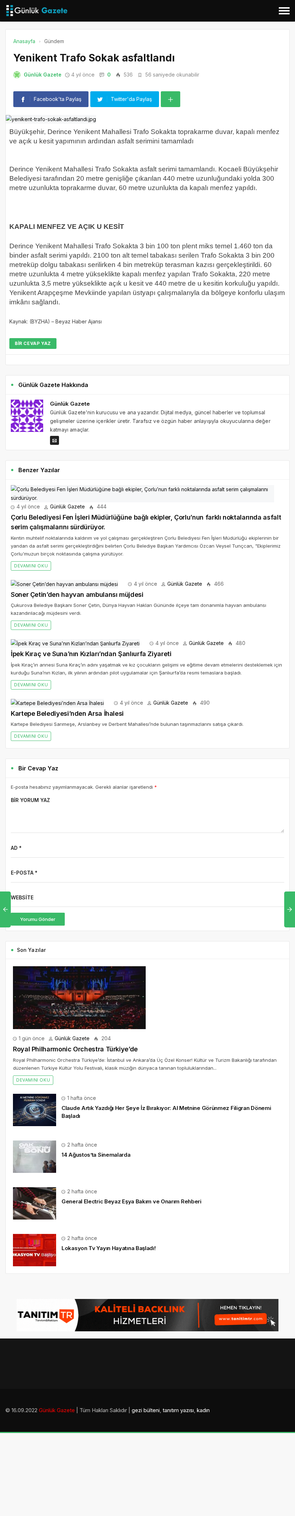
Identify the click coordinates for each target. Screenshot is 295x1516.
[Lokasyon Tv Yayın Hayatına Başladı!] (34, 1250)
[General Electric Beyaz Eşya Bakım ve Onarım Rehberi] (34, 1203)
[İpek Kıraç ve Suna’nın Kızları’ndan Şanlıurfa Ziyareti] (75, 643)
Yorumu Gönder (37, 919)
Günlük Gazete (43, 75)
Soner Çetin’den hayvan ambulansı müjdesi (77, 594)
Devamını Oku (31, 565)
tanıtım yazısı (178, 1410)
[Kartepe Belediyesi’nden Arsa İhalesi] (57, 703)
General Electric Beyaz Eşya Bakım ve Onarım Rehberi (131, 1201)
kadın (203, 1410)
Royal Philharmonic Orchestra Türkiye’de (75, 1049)
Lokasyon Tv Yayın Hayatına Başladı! (109, 1248)
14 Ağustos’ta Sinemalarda (96, 1154)
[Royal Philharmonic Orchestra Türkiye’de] (79, 997)
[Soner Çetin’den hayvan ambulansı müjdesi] (64, 584)
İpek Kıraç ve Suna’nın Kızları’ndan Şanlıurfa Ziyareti (91, 654)
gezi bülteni (146, 1410)
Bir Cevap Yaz (33, 343)
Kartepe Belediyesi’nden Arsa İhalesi (67, 713)
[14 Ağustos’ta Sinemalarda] (34, 1156)
